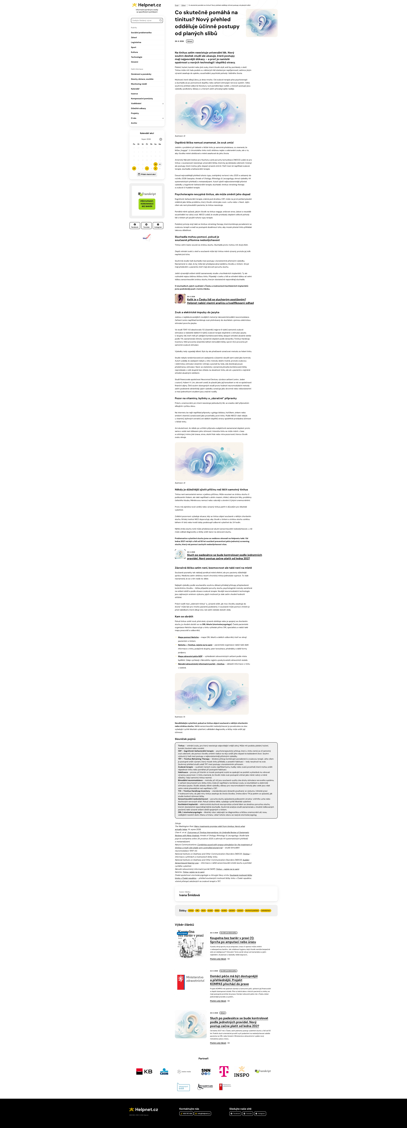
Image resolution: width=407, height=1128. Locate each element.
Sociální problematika (141, 32)
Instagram (158, 227)
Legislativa (136, 42)
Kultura (134, 52)
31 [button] (134, 168)
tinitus (191, 910)
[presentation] (191, 944)
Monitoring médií (139, 84)
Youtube (146, 227)
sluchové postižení (252, 910)
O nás (133, 118)
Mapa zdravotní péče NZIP (190, 656)
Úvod (176, 5)
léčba (217, 910)
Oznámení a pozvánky (141, 74)
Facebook (134, 227)
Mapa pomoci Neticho (188, 637)
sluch (203, 910)
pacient (232, 910)
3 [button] (146, 168)
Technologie (136, 57)
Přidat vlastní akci (148, 174)
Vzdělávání (136, 103)
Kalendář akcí (147, 133)
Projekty (135, 113)
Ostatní (134, 62)
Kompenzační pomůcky (142, 98)
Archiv (134, 123)
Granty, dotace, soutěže (142, 79)
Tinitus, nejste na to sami (193, 872)
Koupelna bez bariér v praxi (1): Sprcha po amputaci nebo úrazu (233, 940)
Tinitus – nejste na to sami (227, 869)
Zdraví (134, 37)
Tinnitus (246, 854)
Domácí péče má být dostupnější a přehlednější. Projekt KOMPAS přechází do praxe (234, 980)
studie (210, 910)
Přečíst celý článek (218, 959)
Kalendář (135, 89)
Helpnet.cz (149, 5)
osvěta (224, 910)
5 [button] (155, 168)
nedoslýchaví (265, 910)
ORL (197, 910)
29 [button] (156, 164)
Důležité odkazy (138, 108)
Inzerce (134, 93)
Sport (133, 47)
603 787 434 (187, 1113)
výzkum (240, 910)
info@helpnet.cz (203, 1113)
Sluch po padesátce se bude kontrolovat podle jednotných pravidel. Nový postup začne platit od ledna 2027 (239, 1022)
